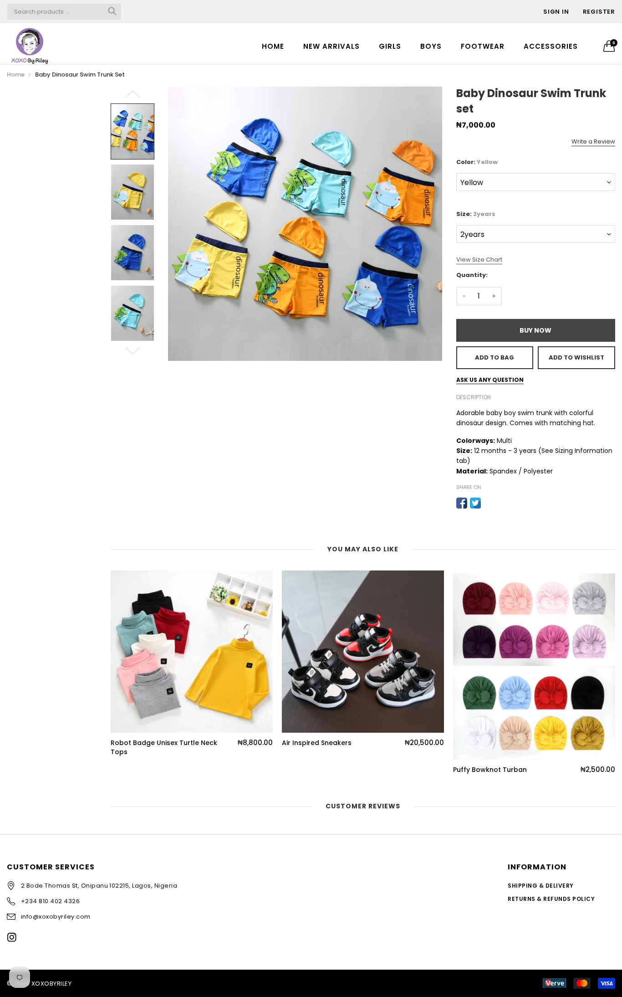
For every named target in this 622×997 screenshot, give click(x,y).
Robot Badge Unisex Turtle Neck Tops (164, 747)
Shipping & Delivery (540, 885)
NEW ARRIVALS (331, 46)
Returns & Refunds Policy (551, 899)
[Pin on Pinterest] (489, 503)
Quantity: (472, 275)
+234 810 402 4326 (50, 901)
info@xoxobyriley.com (56, 916)
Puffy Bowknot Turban (490, 770)
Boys (431, 46)
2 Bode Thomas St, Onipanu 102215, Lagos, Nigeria (99, 885)
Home (273, 46)
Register (599, 11)
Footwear (483, 46)
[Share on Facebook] (461, 503)
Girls (390, 46)
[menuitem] (273, 46)
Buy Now (535, 330)
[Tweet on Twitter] (475, 503)
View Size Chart (479, 259)
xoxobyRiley (51, 983)
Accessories (551, 46)
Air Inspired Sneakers (317, 743)
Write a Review (593, 141)
